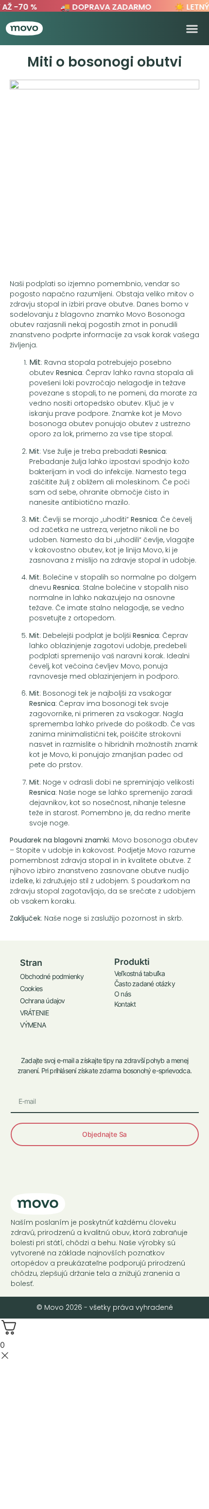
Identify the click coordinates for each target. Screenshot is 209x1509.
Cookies (31, 988)
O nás (122, 994)
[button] (192, 28)
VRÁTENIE (34, 1013)
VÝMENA (33, 1025)
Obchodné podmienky (52, 976)
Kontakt (125, 1004)
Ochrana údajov (42, 1000)
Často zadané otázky (144, 983)
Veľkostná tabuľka (139, 973)
